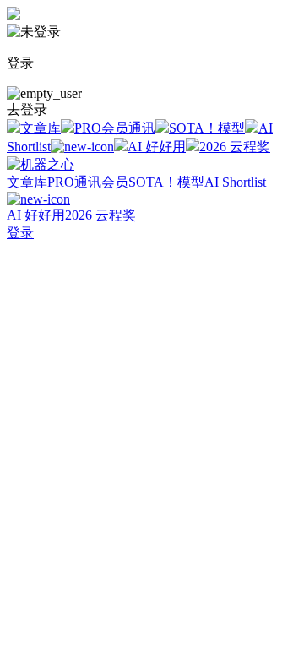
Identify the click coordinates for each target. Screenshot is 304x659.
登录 (20, 233)
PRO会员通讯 (114, 128)
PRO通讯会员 (87, 182)
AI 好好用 (157, 146)
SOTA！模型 (207, 128)
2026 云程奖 (234, 146)
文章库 (40, 128)
